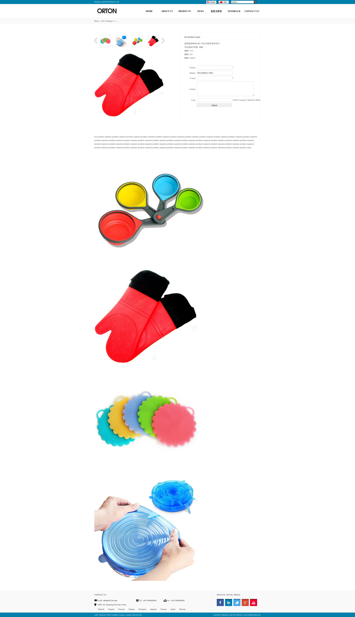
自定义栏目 (216, 11)
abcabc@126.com (110, 600)
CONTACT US (251, 11)
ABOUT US (167, 11)
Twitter (108, 615)
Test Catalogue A (108, 21)
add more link (136, 615)
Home (96, 21)
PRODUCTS (184, 11)
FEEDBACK (234, 11)
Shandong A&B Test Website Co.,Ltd (234, 615)
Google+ (122, 615)
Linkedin (115, 615)
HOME (149, 11)
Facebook (102, 615)
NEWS (200, 11)
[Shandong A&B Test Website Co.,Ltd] (107, 16)
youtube (128, 615)
